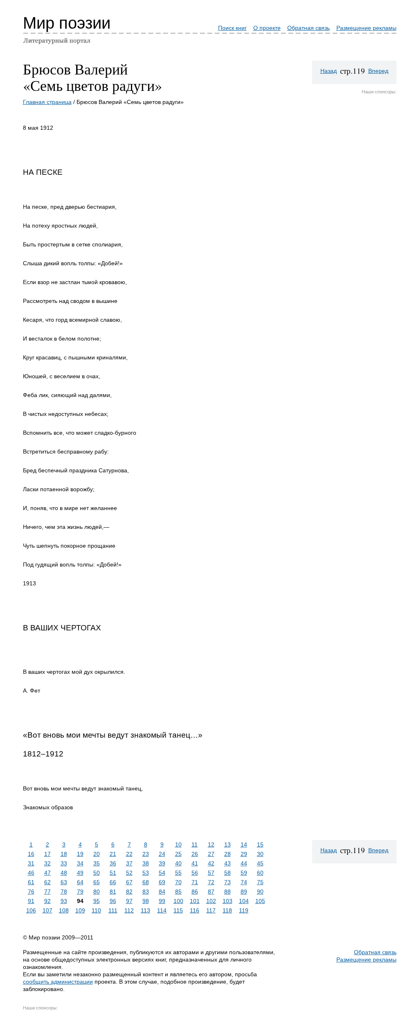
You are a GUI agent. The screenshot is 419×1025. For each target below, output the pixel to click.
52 (129, 872)
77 (47, 891)
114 (162, 910)
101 (195, 901)
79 (80, 891)
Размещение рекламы (366, 28)
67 (129, 882)
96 (113, 901)
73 (227, 882)
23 (145, 854)
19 (80, 854)
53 (145, 872)
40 (178, 863)
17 (47, 854)
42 (211, 863)
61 (31, 882)
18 (64, 854)
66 (113, 882)
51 (113, 872)
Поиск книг (232, 28)
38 (145, 863)
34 (80, 863)
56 (194, 872)
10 (178, 844)
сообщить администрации (58, 981)
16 (31, 854)
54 (162, 872)
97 (129, 901)
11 (194, 844)
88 (227, 891)
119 (243, 910)
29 (244, 854)
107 (47, 910)
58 (227, 872)
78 (64, 891)
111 (112, 910)
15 (260, 844)
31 (31, 863)
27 (211, 854)
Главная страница (47, 102)
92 (47, 901)
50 (96, 872)
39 (162, 863)
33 (64, 863)
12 (211, 844)
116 (194, 910)
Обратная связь (308, 28)
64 (80, 882)
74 (244, 882)
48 (64, 872)
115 (178, 910)
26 (194, 854)
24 (162, 854)
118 (227, 910)
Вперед (378, 71)
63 (64, 882)
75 (260, 882)
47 (47, 872)
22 (129, 854)
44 (244, 863)
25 (178, 854)
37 (129, 863)
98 (145, 901)
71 (194, 882)
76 (31, 891)
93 (64, 901)
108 (64, 910)
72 (211, 882)
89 (244, 891)
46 (31, 872)
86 (194, 891)
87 (211, 891)
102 (211, 901)
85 (178, 891)
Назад (328, 71)
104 (244, 901)
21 (113, 854)
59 (244, 872)
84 (162, 891)
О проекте (267, 28)
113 (145, 910)
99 (162, 901)
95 (96, 901)
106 (31, 910)
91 (31, 901)
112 (129, 910)
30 (260, 854)
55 (178, 872)
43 (227, 863)
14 (244, 844)
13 (227, 844)
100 (178, 901)
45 (260, 863)
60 (260, 872)
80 (96, 891)
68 (145, 882)
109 (80, 910)
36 (113, 863)
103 (227, 901)
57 (211, 872)
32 (47, 863)
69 (162, 882)
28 (227, 854)
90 (260, 891)
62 (47, 882)
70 (178, 882)
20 (96, 854)
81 (113, 891)
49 (80, 872)
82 (129, 891)
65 (96, 882)
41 (194, 863)
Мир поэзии (66, 23)
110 (96, 910)
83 (145, 891)
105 (260, 901)
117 (211, 910)
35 (96, 863)
